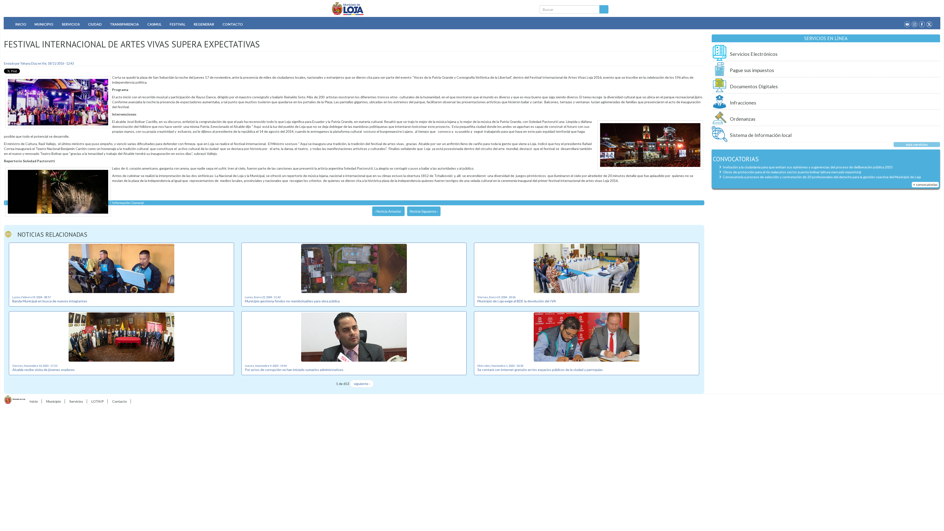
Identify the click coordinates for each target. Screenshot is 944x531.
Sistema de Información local (761, 135)
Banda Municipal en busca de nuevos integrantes (49, 301)
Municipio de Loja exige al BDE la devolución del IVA (516, 301)
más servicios (917, 144)
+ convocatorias (925, 184)
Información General (128, 203)
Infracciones (743, 102)
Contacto (232, 24)
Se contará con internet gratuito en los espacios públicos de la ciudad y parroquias (540, 370)
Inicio (20, 24)
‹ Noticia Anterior (388, 211)
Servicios (71, 24)
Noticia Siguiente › (424, 211)
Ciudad (95, 24)
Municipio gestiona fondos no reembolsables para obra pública (292, 301)
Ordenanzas (742, 119)
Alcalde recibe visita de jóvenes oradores (43, 370)
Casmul (154, 24)
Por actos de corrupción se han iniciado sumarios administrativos (294, 370)
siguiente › (362, 384)
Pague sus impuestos (752, 70)
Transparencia (124, 24)
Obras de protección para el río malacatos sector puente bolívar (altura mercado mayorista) (792, 172)
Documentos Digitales (754, 86)
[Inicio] (348, 8)
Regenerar (204, 24)
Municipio (43, 24)
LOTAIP (97, 401)
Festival (177, 24)
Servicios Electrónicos (754, 54)
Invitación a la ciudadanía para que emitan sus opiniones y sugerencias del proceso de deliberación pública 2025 (808, 167)
